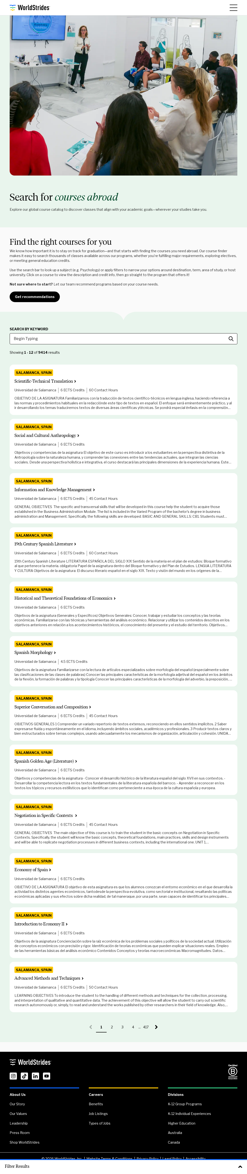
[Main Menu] (233, 7)
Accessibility (195, 1159)
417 (147, 1028)
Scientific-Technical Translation (43, 381)
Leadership (19, 1123)
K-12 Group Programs (185, 1104)
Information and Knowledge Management (53, 489)
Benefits (96, 1104)
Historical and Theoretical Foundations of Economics (63, 598)
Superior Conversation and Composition (51, 707)
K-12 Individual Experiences (189, 1114)
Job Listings (98, 1114)
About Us (18, 1095)
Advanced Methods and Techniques (47, 978)
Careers (96, 1095)
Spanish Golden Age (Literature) (44, 761)
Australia (175, 1133)
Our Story (17, 1104)
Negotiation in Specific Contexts (44, 815)
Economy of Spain (31, 869)
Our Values (18, 1114)
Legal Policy (172, 1159)
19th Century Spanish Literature (43, 544)
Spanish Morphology (33, 652)
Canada (174, 1142)
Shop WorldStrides (25, 1142)
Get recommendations (35, 297)
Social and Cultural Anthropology (45, 435)
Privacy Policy (147, 1159)
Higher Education (181, 1123)
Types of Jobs (99, 1123)
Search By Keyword (29, 329)
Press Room (20, 1133)
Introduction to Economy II (39, 924)
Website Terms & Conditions (109, 1159)
